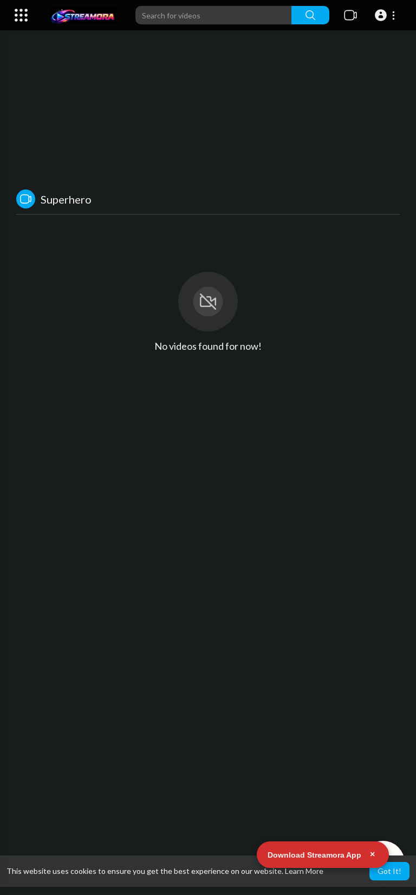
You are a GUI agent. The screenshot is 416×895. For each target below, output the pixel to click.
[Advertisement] (208, 97)
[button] (386, 15)
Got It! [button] (389, 871)
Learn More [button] (304, 871)
